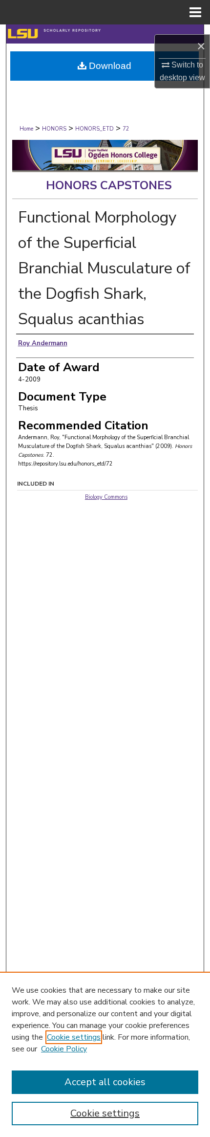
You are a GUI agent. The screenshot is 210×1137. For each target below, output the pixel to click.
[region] (105, 1054)
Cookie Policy (64, 1049)
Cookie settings (74, 1037)
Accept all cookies (105, 1082)
